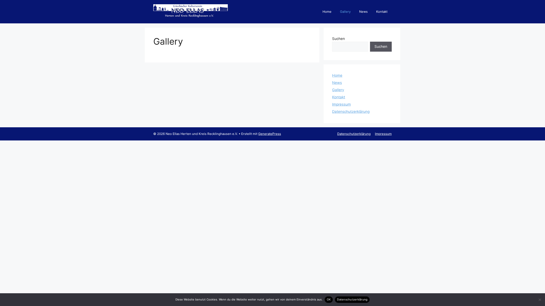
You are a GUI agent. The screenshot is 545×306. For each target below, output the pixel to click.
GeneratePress (269, 134)
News (363, 12)
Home (327, 12)
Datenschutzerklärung (351, 111)
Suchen (338, 39)
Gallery (345, 12)
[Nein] (540, 300)
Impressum (341, 104)
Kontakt (381, 12)
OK (329, 299)
